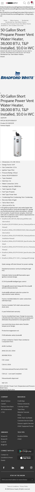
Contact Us (4, 454)
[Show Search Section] (24, 3)
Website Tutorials (23, 412)
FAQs (19, 415)
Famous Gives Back (7, 406)
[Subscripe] (31, 480)
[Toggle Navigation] (2, 3)
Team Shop (21, 409)
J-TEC (3, 412)
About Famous (5, 401)
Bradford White (23, 436)
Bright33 (4, 444)
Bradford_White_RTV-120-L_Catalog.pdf (18, 258)
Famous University (23, 404)
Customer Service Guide (25, 420)
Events (3, 460)
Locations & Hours (7, 457)
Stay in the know (17, 475)
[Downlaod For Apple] (25, 457)
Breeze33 (4, 439)
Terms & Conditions (13, 486)
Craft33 (3, 442)
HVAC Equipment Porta (25, 426)
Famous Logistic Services (26, 423)
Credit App (21, 401)
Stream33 (4, 436)
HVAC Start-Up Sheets (25, 418)
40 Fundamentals (6, 409)
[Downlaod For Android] (25, 451)
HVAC (20, 439)
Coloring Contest (23, 406)
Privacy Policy (24, 486)
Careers (3, 404)
